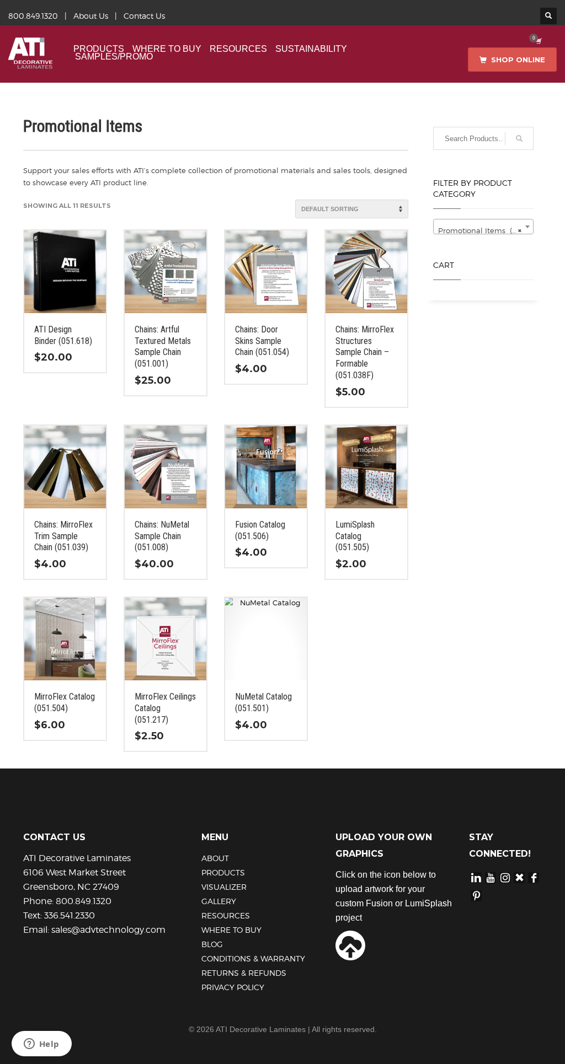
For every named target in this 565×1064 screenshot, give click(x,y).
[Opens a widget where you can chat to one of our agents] (41, 1044)
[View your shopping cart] (538, 40)
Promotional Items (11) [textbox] (480, 230)
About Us (90, 15)
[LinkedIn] (476, 876)
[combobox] (483, 226)
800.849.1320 (33, 15)
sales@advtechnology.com (108, 930)
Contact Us (144, 15)
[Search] (519, 138)
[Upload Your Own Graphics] (350, 945)
